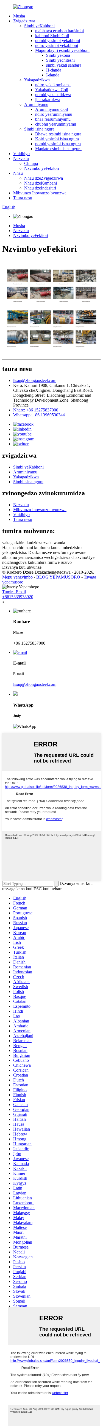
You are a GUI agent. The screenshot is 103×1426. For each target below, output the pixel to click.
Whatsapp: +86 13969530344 (39, 415)
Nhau (18, 173)
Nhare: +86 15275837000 (35, 410)
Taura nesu (22, 197)
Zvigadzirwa (24, 21)
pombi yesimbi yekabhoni (57, 40)
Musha (19, 16)
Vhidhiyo (21, 153)
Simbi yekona (58, 55)
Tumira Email (14, 591)
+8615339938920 (17, 596)
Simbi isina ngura (39, 129)
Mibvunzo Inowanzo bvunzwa (39, 193)
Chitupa (31, 163)
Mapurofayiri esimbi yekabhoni (62, 50)
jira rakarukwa (47, 99)
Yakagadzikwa (37, 80)
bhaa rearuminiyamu (53, 119)
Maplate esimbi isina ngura (58, 148)
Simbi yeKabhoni (39, 25)
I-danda (52, 75)
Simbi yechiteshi (60, 60)
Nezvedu (21, 158)
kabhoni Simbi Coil (52, 35)
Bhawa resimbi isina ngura (58, 134)
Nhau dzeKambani (40, 183)
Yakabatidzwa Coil (51, 89)
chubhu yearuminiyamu (55, 124)
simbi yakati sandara (63, 65)
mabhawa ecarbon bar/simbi (59, 30)
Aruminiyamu (36, 104)
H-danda (53, 70)
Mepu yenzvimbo (17, 577)
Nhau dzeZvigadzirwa (43, 178)
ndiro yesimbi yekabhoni (56, 45)
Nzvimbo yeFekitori (41, 168)
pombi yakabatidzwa (53, 94)
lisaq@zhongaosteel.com (34, 380)
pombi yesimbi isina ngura (58, 143)
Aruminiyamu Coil (51, 109)
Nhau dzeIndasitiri (40, 188)
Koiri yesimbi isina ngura (57, 139)
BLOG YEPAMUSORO (58, 577)
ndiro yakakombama (53, 84)
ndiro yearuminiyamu (53, 114)
